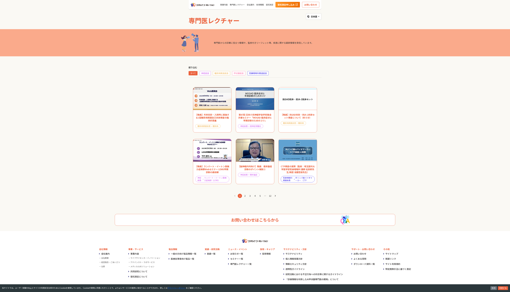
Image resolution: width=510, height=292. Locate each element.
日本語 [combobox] (314, 16)
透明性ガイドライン (295, 269)
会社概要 (105, 258)
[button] (193, 73)
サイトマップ (391, 253)
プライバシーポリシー (176, 288)
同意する (503, 288)
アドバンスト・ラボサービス (142, 262)
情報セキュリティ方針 (296, 264)
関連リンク (390, 258)
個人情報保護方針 (294, 258)
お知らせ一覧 (236, 253)
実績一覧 (211, 253)
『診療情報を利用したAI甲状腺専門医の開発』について (312, 279)
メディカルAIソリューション (142, 266)
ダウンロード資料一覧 (364, 264)
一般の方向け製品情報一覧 (183, 253)
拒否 (494, 288)
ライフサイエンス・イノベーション (145, 258)
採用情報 (266, 253)
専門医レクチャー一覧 (241, 264)
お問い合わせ (360, 253)
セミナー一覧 (236, 258)
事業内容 (134, 253)
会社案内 (105, 253)
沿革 (103, 266)
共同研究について (138, 271)
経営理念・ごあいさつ (110, 262)
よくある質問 (360, 258)
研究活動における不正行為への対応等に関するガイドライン (314, 274)
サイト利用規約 (392, 264)
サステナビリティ (294, 253)
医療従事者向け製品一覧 (182, 258)
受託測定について (138, 276)
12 (270, 195)
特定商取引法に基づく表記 (398, 269)
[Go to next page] (275, 196)
